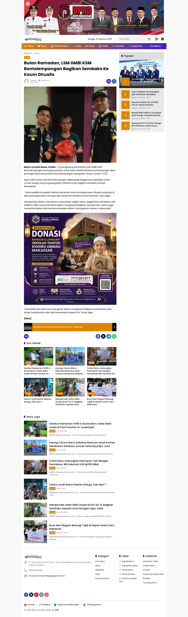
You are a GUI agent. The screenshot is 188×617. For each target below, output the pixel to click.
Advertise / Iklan (150, 561)
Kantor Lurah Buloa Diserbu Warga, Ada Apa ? (37, 400)
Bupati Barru (128, 561)
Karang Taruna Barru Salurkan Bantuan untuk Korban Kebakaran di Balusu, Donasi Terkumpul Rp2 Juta (70, 371)
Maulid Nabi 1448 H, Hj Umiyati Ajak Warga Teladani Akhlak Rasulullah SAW (146, 114)
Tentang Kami (150, 582)
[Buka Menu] (162, 39)
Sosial (27, 57)
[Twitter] (103, 336)
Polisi (97, 574)
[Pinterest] (36, 594)
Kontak (146, 569)
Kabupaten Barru (130, 565)
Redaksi (33, 80)
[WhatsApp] (114, 336)
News (97, 565)
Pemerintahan (102, 578)
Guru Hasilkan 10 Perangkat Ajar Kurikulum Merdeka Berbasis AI (145, 93)
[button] (149, 39)
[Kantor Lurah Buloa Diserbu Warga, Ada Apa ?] (38, 387)
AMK (57, 610)
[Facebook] (98, 336)
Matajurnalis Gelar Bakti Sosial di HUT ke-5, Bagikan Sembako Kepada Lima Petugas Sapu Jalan (69, 402)
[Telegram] (108, 336)
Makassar (99, 569)
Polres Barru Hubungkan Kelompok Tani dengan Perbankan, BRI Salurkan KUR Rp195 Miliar (101, 371)
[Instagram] (46, 594)
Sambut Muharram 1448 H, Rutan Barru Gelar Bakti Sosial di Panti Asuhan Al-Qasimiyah (37, 371)
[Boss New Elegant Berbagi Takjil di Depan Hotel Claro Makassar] (101, 387)
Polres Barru (127, 569)
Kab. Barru (100, 561)
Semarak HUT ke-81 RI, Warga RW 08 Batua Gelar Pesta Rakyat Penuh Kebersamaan (146, 124)
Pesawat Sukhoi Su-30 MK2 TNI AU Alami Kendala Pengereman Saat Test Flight (146, 103)
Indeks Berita (149, 565)
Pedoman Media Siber (153, 574)
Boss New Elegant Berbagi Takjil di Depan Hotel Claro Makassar (100, 402)
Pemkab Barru (128, 574)
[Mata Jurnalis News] (37, 38)
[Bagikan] (114, 81)
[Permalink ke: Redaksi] (27, 81)
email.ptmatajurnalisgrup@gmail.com (47, 575)
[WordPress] (41, 594)
